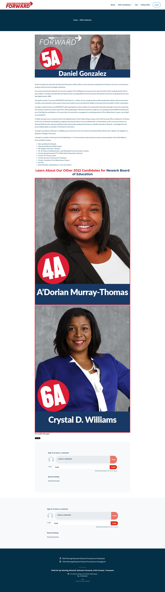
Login (157, 5)
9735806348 (83, 576)
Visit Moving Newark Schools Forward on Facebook (83, 558)
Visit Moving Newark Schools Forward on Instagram (84, 561)
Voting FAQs (145, 5)
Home (75, 20)
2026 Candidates (124, 5)
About (113, 5)
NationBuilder (86, 581)
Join (136, 5)
